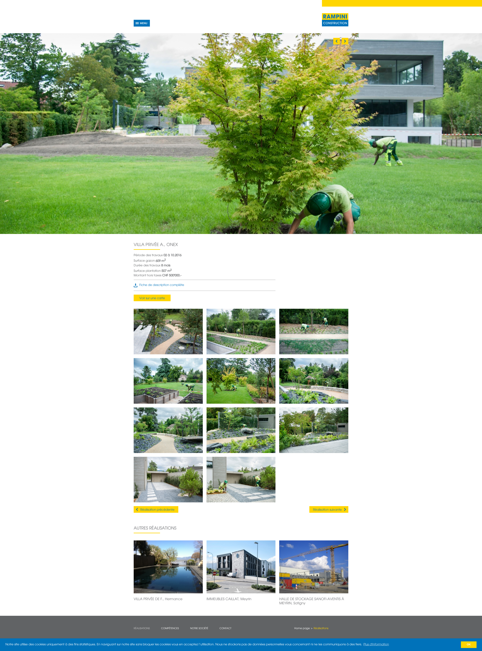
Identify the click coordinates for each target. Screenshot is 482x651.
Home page (302, 628)
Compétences (170, 628)
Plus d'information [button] (376, 644)
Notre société (199, 628)
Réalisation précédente (157, 509)
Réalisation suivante (327, 509)
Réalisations (142, 628)
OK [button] (469, 644)
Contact (225, 628)
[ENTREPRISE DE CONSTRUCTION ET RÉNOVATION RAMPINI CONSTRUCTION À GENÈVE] (335, 19)
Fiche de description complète (161, 285)
